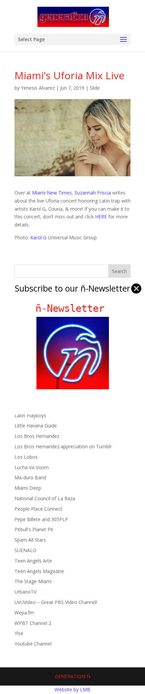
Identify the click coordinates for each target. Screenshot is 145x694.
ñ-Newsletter (72, 308)
